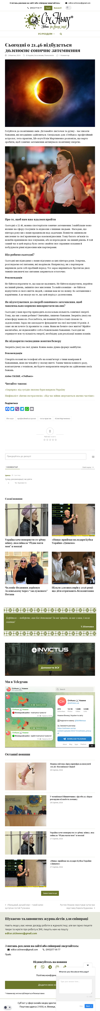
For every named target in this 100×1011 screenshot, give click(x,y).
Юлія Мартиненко (62, 418)
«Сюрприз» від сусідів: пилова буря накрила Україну (35, 389)
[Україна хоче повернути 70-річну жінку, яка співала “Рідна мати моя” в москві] (25, 843)
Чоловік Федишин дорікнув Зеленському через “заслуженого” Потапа (26, 591)
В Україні (30, 55)
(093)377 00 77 (36, 8)
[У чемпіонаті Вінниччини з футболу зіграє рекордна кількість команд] (25, 810)
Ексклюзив (39, 55)
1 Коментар (64, 55)
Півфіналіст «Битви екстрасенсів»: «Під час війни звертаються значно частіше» (49, 395)
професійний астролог (26, 418)
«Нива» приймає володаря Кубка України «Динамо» (72, 541)
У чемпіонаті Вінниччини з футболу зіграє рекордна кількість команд (71, 798)
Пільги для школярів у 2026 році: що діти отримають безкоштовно (73, 589)
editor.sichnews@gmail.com (79, 3)
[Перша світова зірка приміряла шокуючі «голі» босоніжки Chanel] (25, 776)
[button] (61, 34)
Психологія (49, 55)
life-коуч (10, 418)
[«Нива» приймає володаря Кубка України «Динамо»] (25, 873)
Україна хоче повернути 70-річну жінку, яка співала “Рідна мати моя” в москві (25, 543)
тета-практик (45, 418)
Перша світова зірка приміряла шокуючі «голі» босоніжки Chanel (70, 765)
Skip (81, 1006)
